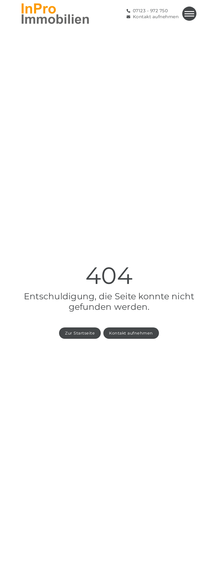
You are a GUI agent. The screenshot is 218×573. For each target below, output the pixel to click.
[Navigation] (189, 14)
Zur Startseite (80, 333)
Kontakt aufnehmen (131, 333)
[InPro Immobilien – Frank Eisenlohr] (55, 13)
